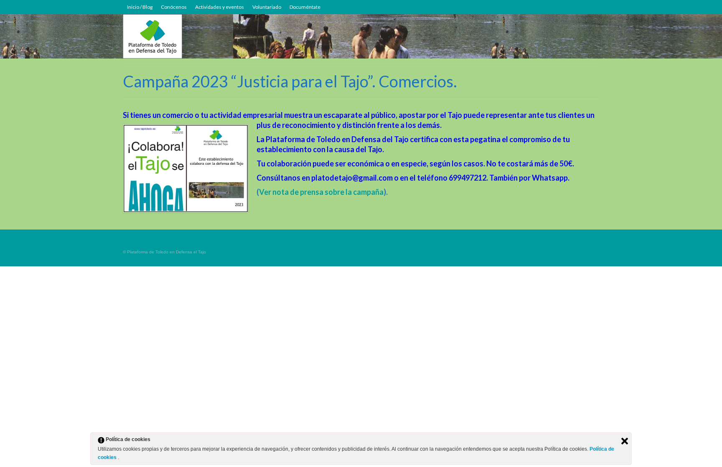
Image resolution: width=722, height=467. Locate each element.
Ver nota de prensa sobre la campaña (321, 191)
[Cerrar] (624, 441)
